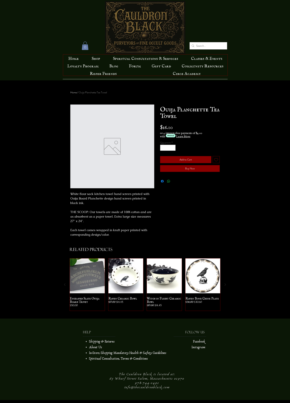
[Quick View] (87, 275)
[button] (85, 46)
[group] (145, 284)
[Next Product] (225, 285)
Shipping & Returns (102, 341)
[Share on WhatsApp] (169, 181)
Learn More (183, 136)
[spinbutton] (168, 148)
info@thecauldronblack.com (147, 387)
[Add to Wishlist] (216, 159)
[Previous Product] (65, 285)
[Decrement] (163, 148)
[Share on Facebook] (162, 181)
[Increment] (173, 148)
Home (73, 92)
